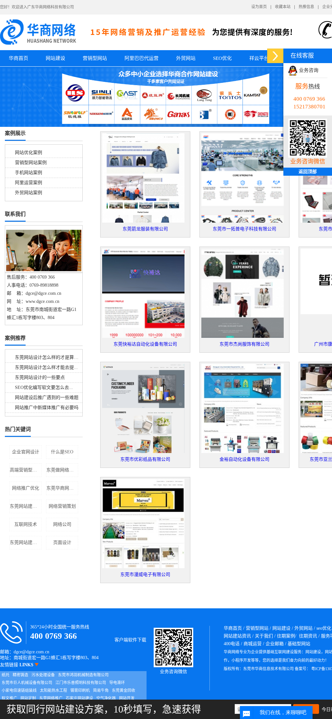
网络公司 (62, 524)
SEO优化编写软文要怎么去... (44, 387)
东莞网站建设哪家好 (26, 542)
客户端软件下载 (130, 639)
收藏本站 (282, 7)
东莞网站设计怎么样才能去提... (46, 367)
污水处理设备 (43, 675)
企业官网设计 (25, 451)
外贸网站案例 (28, 192)
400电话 (232, 643)
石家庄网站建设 (79, 698)
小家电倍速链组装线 (19, 690)
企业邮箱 (275, 643)
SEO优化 (222, 58)
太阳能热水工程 (53, 690)
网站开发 (127, 698)
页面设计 (62, 542)
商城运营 (252, 643)
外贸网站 (186, 58)
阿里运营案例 (28, 182)
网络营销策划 (62, 506)
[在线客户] (275, 56)
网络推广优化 (25, 488)
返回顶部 (308, 171)
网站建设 (55, 58)
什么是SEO (62, 451)
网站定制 (28, 698)
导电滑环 (117, 682)
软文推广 (9, 698)
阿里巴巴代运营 (141, 58)
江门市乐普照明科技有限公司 (80, 682)
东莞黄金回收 (123, 690)
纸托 (5, 675)
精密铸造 (20, 675)
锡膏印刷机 (80, 690)
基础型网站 (299, 643)
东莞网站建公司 (26, 506)
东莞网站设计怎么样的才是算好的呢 (51, 357)
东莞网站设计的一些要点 (40, 377)
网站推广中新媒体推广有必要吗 (46, 407)
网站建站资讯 (237, 636)
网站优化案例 (28, 152)
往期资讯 (308, 636)
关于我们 (264, 636)
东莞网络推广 (51, 698)
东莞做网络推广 (62, 470)
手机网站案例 (28, 172)
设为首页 (259, 7)
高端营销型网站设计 (26, 470)
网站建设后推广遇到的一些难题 (46, 397)
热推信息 (306, 7)
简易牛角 (101, 690)
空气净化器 (106, 698)
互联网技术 (25, 524)
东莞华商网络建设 (62, 488)
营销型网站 (95, 58)
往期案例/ (286, 636)
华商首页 (18, 58)
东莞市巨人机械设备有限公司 (27, 682)
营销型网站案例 (31, 162)
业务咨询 (308, 70)
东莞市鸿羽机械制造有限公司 (83, 675)
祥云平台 (259, 58)
